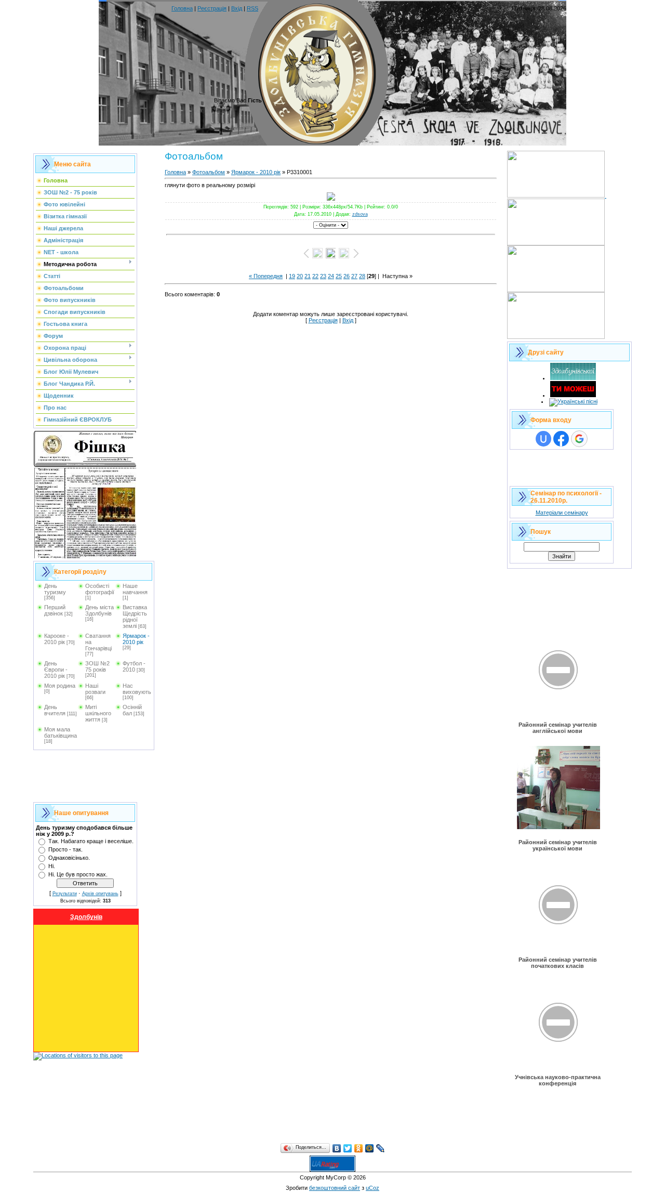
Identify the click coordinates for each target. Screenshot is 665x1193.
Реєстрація (212, 8)
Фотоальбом (208, 172)
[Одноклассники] (358, 1148)
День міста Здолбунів (99, 610)
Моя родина (59, 686)
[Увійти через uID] (543, 439)
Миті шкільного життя (98, 713)
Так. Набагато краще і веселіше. (91, 841)
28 (362, 276)
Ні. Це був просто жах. (78, 874)
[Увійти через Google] (579, 438)
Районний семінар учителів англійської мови (557, 728)
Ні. (51, 866)
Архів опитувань (100, 893)
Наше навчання (135, 589)
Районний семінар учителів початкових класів (557, 962)
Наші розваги (95, 689)
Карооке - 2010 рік (56, 639)
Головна (182, 8)
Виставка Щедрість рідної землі (135, 616)
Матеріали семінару (562, 512)
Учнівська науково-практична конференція (558, 1080)
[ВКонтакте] (336, 1148)
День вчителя (54, 710)
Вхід (236, 8)
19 (292, 276)
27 (354, 276)
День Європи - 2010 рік (56, 669)
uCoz (372, 1188)
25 (339, 276)
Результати (64, 893)
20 (300, 276)
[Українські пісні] (573, 401)
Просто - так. (65, 849)
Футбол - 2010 (134, 666)
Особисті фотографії (99, 589)
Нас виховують (137, 689)
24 (331, 276)
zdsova (360, 214)
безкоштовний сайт (334, 1188)
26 (346, 276)
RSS (252, 8)
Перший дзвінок (54, 610)
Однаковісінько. (69, 858)
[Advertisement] (85, 776)
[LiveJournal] (380, 1148)
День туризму (55, 589)
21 (307, 276)
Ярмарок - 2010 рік (136, 639)
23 (323, 276)
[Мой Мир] (369, 1148)
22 (315, 276)
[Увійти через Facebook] (561, 439)
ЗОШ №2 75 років (97, 666)
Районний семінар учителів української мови (557, 845)
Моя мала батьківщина (60, 732)
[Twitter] (347, 1148)
